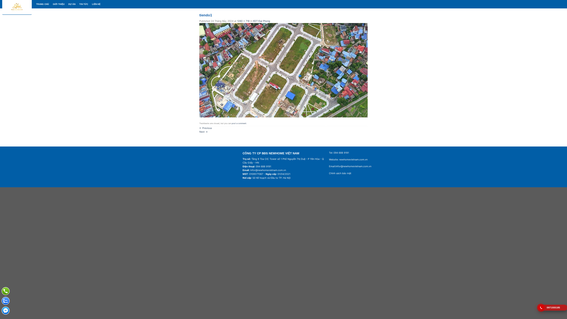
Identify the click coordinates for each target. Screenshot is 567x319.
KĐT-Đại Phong (261, 20)
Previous (205, 128)
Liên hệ (96, 4)
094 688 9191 (341, 152)
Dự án (71, 4)
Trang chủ (42, 4)
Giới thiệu (59, 4)
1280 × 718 (243, 20)
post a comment (239, 123)
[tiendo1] (283, 70)
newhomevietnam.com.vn (353, 159)
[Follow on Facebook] (551, 4)
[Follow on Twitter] (559, 4)
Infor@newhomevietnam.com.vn (268, 170)
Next (203, 131)
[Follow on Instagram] (555, 4)
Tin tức (83, 4)
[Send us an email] (563, 4)
